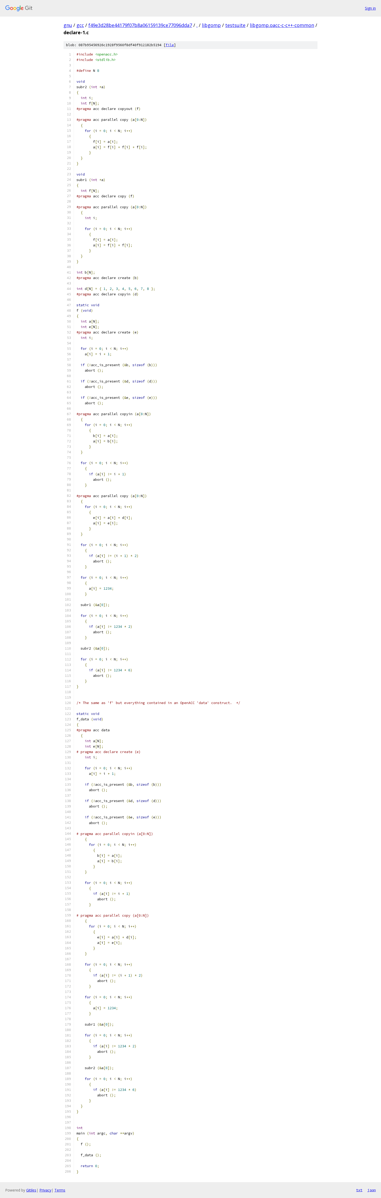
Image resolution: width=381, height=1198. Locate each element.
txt (359, 1190)
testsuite (235, 25)
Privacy (45, 1190)
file (170, 45)
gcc (80, 25)
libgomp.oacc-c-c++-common (282, 25)
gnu (68, 25)
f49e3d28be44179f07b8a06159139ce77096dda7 (140, 25)
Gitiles (31, 1190)
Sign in (370, 8)
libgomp (211, 25)
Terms (59, 1190)
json (372, 1190)
